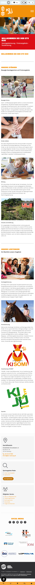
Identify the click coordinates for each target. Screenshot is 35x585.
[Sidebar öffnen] (32, 2)
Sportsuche (7, 475)
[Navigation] (31, 11)
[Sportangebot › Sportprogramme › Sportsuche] (3, 583)
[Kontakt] (17, 583)
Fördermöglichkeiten (9, 498)
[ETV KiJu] (9, 11)
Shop (16, 2)
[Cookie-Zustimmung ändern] (3, 579)
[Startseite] (2, 8)
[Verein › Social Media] (24, 583)
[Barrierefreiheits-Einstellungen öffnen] (22, 2)
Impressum (22, 571)
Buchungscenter (8, 500)
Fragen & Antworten (9, 504)
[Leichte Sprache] (25, 2)
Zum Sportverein (8, 479)
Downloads (7, 502)
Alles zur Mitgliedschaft (10, 497)
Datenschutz (29, 571)
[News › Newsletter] (8, 2)
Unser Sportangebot (9, 473)
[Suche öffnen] (29, 2)
